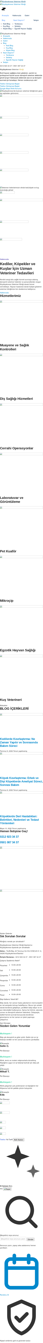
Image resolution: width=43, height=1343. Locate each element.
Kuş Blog (6, 26)
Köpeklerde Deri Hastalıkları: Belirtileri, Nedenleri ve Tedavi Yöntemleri (19, 820)
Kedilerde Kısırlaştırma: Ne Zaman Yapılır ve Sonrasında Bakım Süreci (19, 742)
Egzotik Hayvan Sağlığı (23, 28)
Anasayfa (5, 15)
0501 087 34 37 (9, 842)
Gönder (30, 1239)
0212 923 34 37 (9, 836)
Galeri (27, 15)
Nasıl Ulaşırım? (19, 20)
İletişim (36, 20)
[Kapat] (7, 1188)
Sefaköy (18, 26)
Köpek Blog (7, 28)
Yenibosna (18, 24)
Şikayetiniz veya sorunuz (9, 1235)
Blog (3, 20)
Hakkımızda (16, 15)
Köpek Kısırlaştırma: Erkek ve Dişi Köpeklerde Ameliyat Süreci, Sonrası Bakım (21, 781)
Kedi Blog (6, 24)
